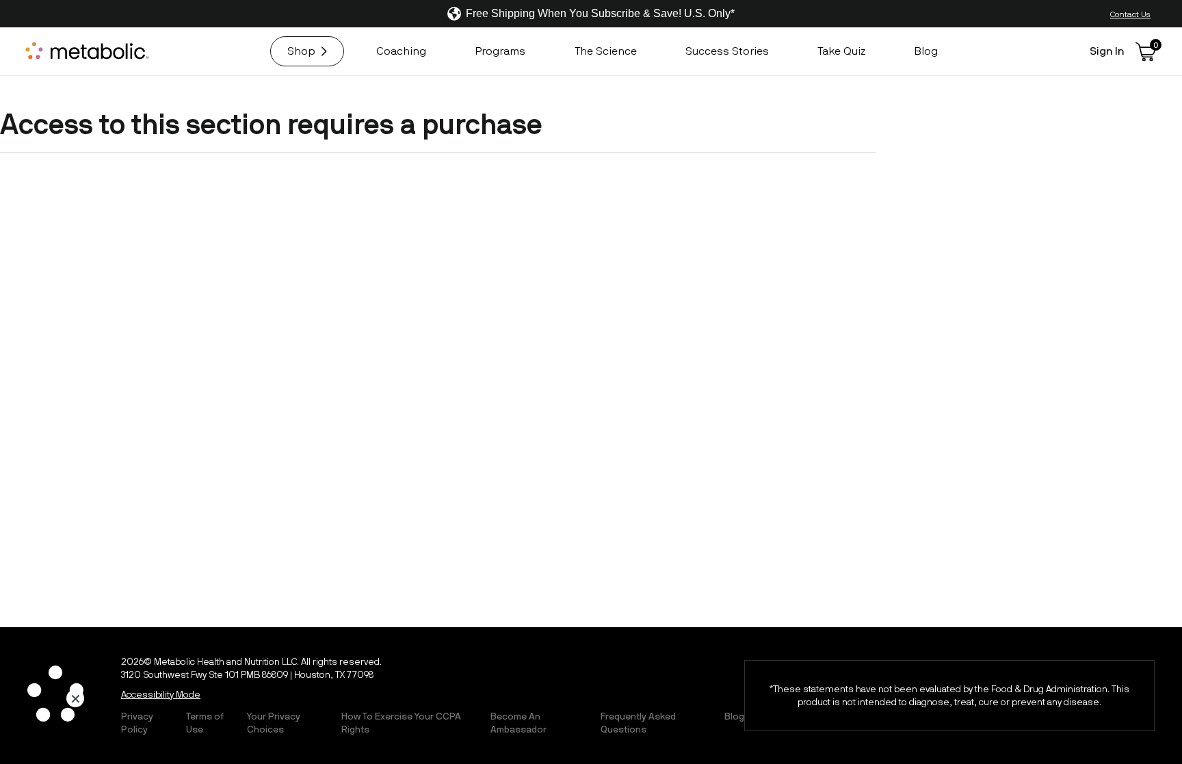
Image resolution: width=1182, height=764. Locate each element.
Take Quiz (841, 50)
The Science (606, 50)
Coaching (401, 50)
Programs (500, 50)
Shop (301, 50)
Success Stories (727, 50)
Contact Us (1130, 13)
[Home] (89, 51)
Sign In (1107, 50)
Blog (926, 50)
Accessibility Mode (160, 694)
